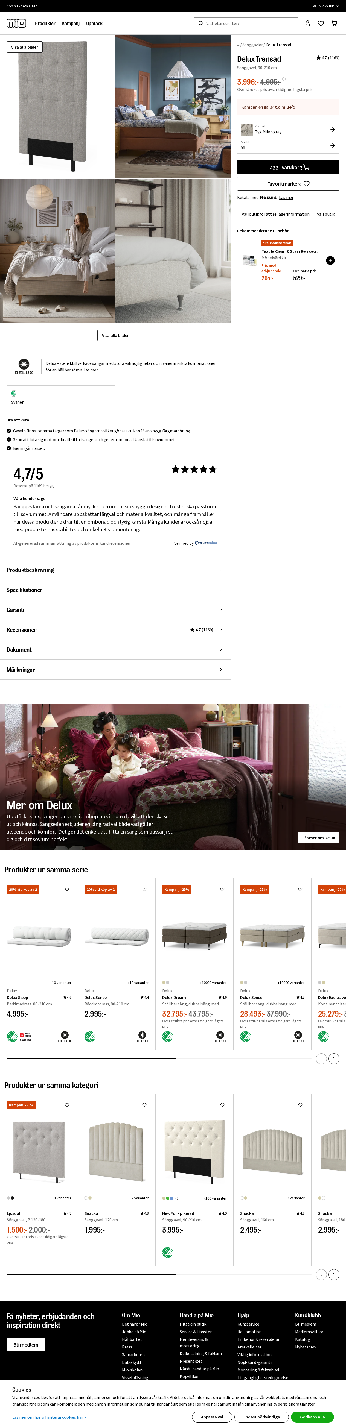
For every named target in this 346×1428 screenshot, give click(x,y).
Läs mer (286, 197)
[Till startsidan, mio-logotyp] (16, 23)
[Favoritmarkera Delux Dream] (222, 889)
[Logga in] (307, 23)
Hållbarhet (132, 1339)
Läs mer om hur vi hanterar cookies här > (49, 1417)
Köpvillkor (189, 1376)
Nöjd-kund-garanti (254, 1362)
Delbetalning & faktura (201, 1353)
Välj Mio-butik (323, 6)
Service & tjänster (195, 1331)
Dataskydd (131, 1362)
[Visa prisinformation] (284, 79)
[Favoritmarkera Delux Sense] (144, 889)
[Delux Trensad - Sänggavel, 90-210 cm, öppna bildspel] (57, 106)
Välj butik (326, 214)
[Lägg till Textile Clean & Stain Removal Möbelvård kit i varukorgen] (330, 260)
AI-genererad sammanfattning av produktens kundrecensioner (72, 543)
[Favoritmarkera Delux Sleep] (67, 889)
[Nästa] (333, 1058)
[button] (173, 106)
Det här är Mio (134, 1324)
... (238, 44)
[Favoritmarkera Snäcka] (144, 1105)
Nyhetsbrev (305, 1347)
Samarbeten (133, 1354)
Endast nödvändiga (261, 1417)
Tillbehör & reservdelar (258, 1339)
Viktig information (254, 1354)
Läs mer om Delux (318, 837)
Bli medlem (26, 1344)
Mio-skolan (132, 1370)
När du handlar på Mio (199, 1368)
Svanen (17, 402)
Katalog (302, 1339)
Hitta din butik (193, 1324)
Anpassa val (212, 1417)
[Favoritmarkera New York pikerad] (222, 1105)
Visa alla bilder (24, 47)
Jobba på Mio (134, 1331)
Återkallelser (249, 1347)
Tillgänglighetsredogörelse (262, 1377)
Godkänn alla (312, 1417)
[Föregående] (321, 1058)
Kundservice (248, 1324)
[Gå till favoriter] (320, 23)
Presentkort (191, 1361)
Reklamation (249, 1331)
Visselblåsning (135, 1377)
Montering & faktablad (258, 1370)
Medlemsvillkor (309, 1331)
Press (127, 1347)
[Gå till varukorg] (333, 23)
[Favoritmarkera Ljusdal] (67, 1105)
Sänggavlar (252, 44)
